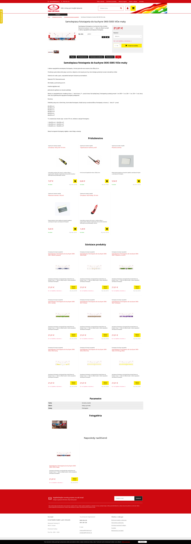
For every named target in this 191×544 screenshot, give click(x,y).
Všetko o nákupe (133, 1)
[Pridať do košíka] (75, 181)
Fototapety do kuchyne (57, 17)
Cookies (113, 528)
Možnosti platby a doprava (118, 520)
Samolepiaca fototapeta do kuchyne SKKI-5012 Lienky (61, 302)
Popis (72, 57)
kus (117, 45)
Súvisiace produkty (96, 57)
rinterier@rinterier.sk (54, 1)
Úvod (49, 17)
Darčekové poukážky (111, 1)
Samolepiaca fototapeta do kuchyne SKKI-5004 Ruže (93, 254)
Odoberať (138, 498)
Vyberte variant (73, 287)
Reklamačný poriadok (117, 530)
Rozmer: (116, 33)
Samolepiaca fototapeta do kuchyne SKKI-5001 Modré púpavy (61, 254)
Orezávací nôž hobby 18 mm (89, 195)
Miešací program (123, 1)
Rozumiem (142, 541)
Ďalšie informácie (126, 542)
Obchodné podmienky (117, 523)
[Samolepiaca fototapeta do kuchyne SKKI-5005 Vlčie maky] (62, 36)
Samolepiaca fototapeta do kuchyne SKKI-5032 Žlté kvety (61, 350)
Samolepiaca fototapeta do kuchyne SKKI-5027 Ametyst (125, 302)
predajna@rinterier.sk (86, 533)
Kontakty (141, 1)
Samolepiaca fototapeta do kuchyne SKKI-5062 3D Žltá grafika (125, 350)
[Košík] (133, 8)
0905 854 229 (66, 1)
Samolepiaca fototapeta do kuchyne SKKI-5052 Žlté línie (93, 350)
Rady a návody (100, 1)
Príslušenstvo (82, 57)
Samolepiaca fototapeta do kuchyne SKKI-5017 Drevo (93, 302)
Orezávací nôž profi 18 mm (56, 147)
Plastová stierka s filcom (56, 195)
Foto (118, 57)
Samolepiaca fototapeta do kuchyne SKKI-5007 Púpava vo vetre (125, 254)
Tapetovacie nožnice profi (88, 147)
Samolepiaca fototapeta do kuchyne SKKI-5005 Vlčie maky (62, 466)
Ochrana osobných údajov (118, 525)
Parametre (109, 57)
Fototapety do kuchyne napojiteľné (71, 17)
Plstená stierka (116, 147)
